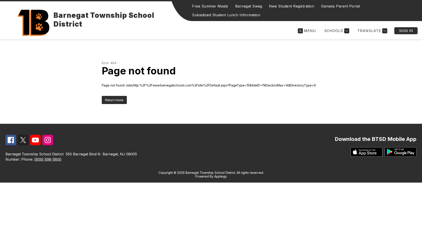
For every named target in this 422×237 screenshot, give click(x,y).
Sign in (406, 31)
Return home (114, 100)
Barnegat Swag (248, 6)
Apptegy (220, 176)
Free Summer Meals (210, 6)
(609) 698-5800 (47, 159)
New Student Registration (291, 6)
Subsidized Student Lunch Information (226, 15)
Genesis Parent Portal (340, 6)
